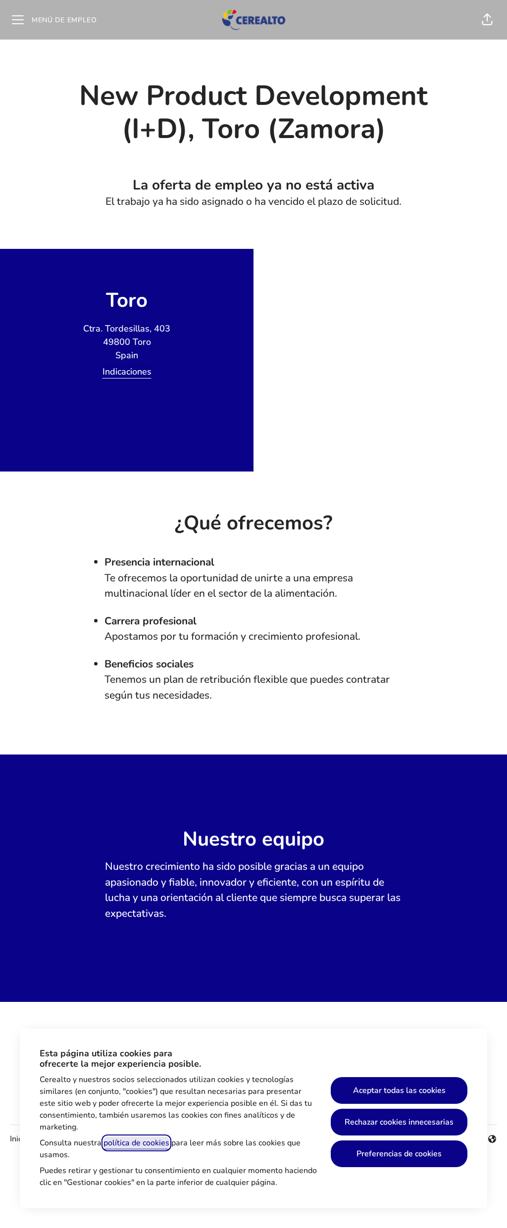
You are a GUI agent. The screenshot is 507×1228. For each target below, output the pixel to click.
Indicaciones (127, 372)
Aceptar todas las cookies (399, 1090)
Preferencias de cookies (399, 1153)
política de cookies (136, 1142)
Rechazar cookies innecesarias (399, 1122)
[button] (487, 20)
